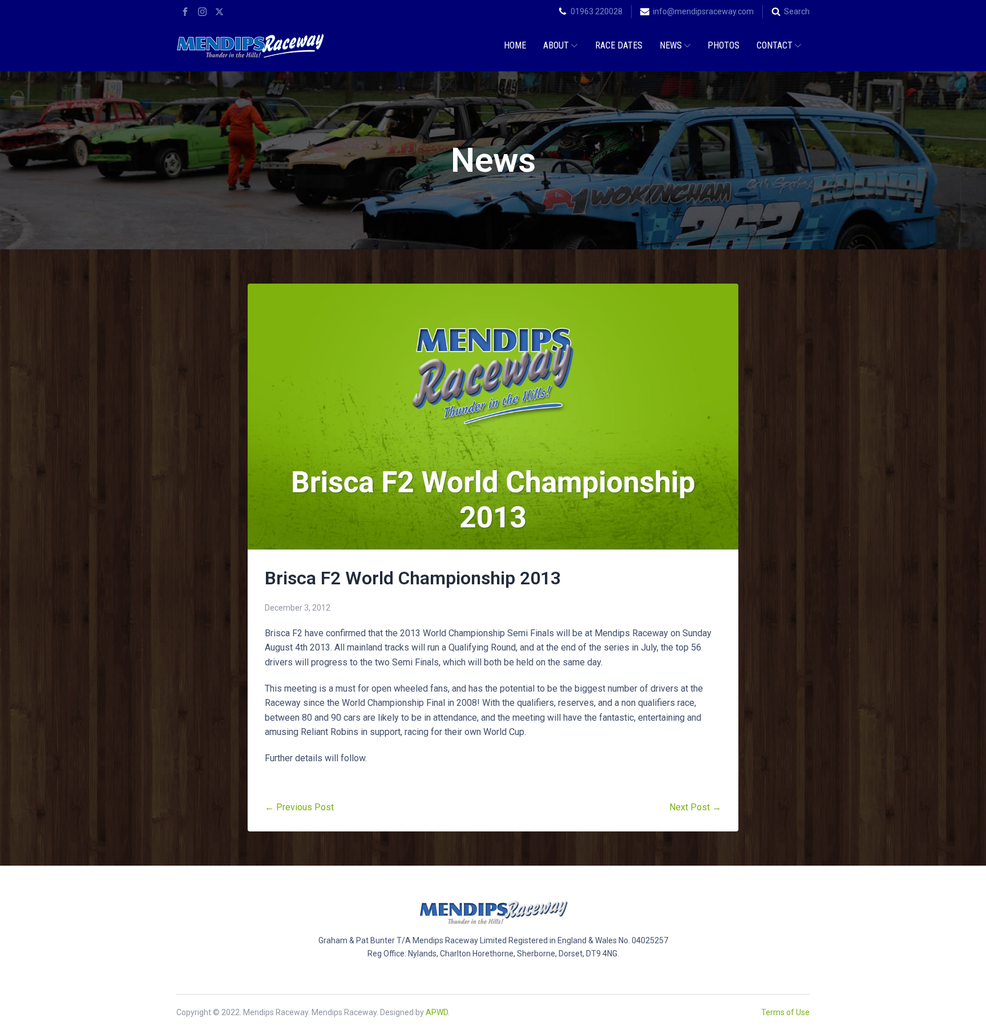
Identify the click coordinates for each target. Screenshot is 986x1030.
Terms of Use (785, 1012)
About (556, 45)
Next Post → (695, 807)
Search (797, 11)
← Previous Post (299, 807)
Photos (724, 45)
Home (515, 45)
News (671, 45)
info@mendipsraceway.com (703, 11)
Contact (775, 45)
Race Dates (618, 45)
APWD (437, 1012)
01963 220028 (597, 11)
